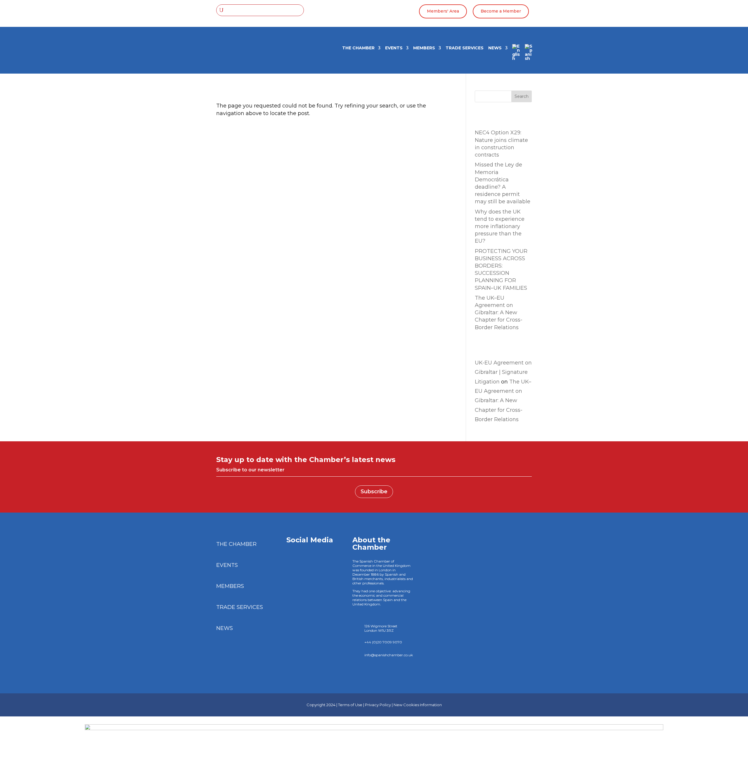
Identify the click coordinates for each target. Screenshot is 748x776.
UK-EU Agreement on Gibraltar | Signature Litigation (503, 372)
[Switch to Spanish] (529, 54)
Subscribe (374, 491)
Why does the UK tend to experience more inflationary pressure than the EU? (499, 226)
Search (522, 96)
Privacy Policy (378, 704)
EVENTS (394, 48)
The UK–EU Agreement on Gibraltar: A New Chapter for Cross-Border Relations (498, 313)
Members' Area (443, 11)
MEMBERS (424, 48)
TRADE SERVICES (465, 48)
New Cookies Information (418, 704)
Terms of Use (350, 704)
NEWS (495, 48)
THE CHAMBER (358, 48)
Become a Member (501, 11)
